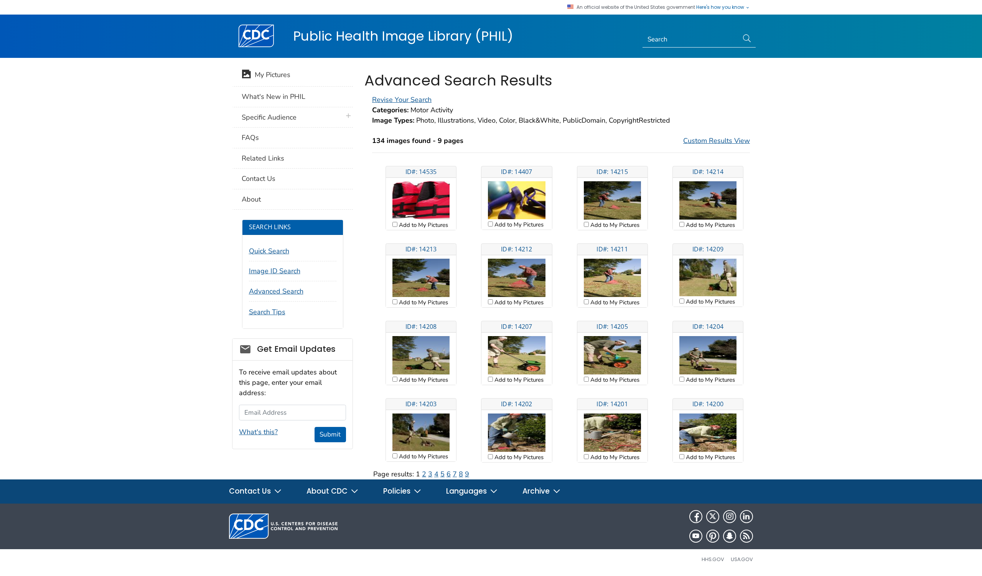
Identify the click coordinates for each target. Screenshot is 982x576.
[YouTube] (695, 536)
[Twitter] (712, 516)
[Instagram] (729, 516)
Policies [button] (397, 491)
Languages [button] (467, 491)
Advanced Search (276, 291)
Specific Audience (269, 117)
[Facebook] (695, 516)
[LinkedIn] (746, 516)
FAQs (250, 137)
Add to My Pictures (422, 225)
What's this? (258, 432)
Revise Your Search (402, 99)
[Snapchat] (729, 536)
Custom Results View (716, 140)
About (251, 199)
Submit (330, 434)
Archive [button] (537, 491)
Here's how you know (720, 7)
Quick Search (269, 251)
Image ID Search (274, 271)
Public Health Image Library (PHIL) (403, 36)
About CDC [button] (327, 491)
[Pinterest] (712, 536)
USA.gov (742, 559)
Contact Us (258, 178)
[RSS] (746, 536)
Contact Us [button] (251, 491)
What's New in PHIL (273, 96)
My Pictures (270, 74)
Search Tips (267, 312)
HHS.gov (713, 559)
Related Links (263, 158)
